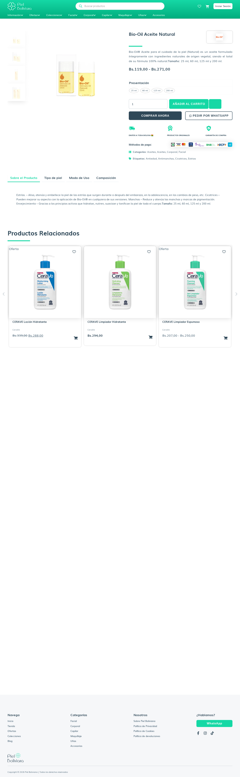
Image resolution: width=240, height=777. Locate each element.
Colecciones (53, 15)
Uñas (141, 15)
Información (14, 15)
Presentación (139, 82)
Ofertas (33, 15)
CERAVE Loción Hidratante (29, 322)
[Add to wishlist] (74, 251)
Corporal (88, 15)
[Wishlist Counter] (199, 6)
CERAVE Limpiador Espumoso (181, 322)
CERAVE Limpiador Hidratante (106, 322)
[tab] (24, 178)
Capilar (106, 15)
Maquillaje (124, 15)
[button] (215, 104)
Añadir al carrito (189, 103)
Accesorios (159, 15)
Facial (71, 15)
